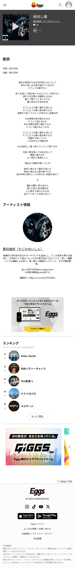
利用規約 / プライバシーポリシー (37, 533)
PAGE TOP (66, 481)
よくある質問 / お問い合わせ (37, 528)
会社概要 (37, 538)
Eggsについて (37, 523)
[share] (35, 30)
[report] (40, 30)
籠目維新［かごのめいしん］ (46, 21)
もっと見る (37, 416)
